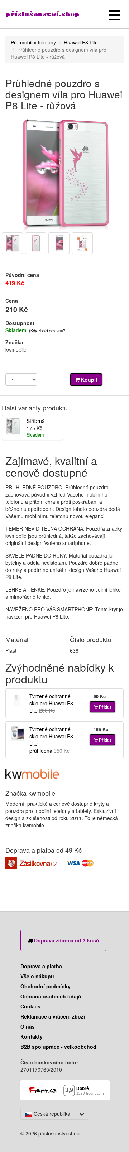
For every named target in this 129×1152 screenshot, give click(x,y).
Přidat (104, 707)
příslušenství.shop (43, 14)
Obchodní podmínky (45, 986)
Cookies (30, 1006)
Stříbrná (36, 420)
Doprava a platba (41, 966)
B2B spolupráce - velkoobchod (58, 1046)
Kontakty (31, 1036)
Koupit (88, 379)
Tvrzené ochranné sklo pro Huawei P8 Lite (51, 703)
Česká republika (51, 1113)
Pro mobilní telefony (33, 42)
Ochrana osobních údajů (50, 996)
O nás (27, 1026)
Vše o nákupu (37, 976)
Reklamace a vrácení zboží (52, 1016)
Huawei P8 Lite (81, 42)
